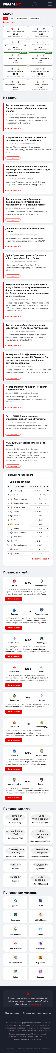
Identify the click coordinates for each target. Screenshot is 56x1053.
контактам (35, 1004)
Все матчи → (9, 22)
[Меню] (50, 4)
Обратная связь (12, 1013)
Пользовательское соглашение (37, 1013)
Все (5, 18)
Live (12, 18)
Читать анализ (14, 599)
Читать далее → (13, 129)
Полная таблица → (40, 559)
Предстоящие (34, 18)
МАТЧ (12, 4)
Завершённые (22, 18)
